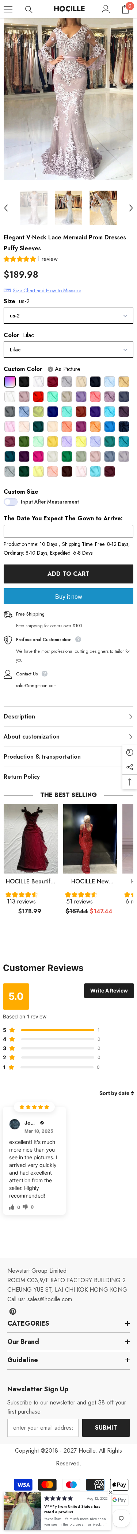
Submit (106, 1427)
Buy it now (68, 597)
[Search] (28, 9)
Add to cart (68, 574)
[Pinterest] (12, 1311)
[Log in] (106, 9)
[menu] (8, 9)
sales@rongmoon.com (36, 685)
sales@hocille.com (49, 1299)
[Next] (131, 208)
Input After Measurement (50, 501)
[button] (31, 260)
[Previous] (5, 208)
